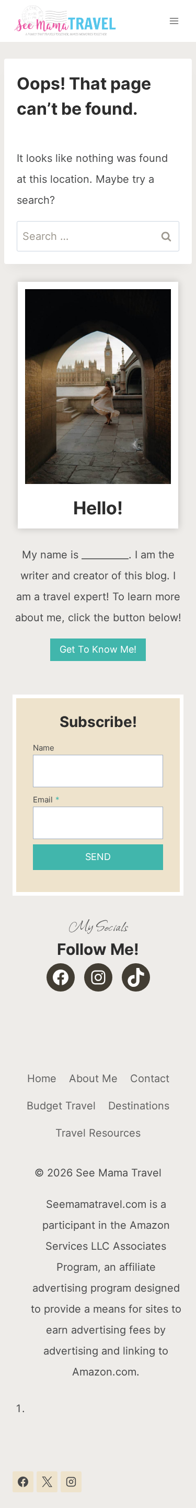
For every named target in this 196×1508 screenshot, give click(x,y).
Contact (149, 1078)
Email (46, 800)
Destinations (138, 1105)
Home (41, 1078)
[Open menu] (173, 21)
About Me (93, 1078)
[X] (47, 1481)
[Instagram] (71, 1481)
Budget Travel (61, 1105)
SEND (98, 856)
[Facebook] (23, 1481)
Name (43, 748)
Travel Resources (98, 1133)
